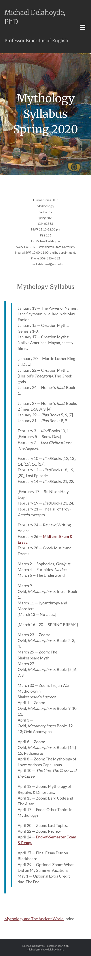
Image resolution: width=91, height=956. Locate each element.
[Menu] (82, 27)
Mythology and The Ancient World (34, 918)
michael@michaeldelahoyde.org (45, 949)
